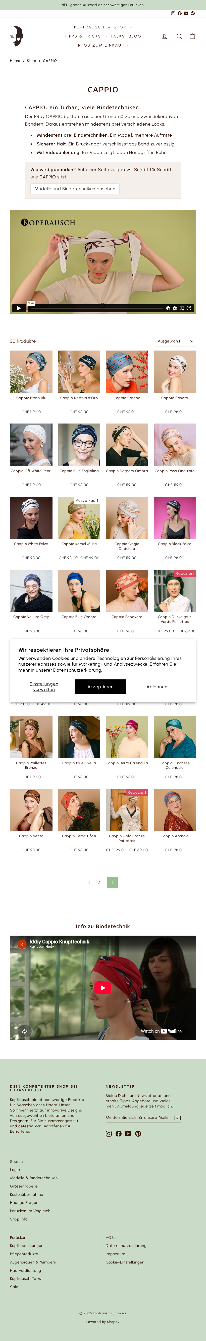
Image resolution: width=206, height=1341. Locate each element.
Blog (135, 36)
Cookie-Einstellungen (125, 1262)
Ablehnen (156, 686)
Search (16, 1161)
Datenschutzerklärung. (77, 670)
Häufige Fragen (24, 1202)
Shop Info (19, 1219)
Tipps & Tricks (84, 36)
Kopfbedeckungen (26, 1245)
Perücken (18, 1237)
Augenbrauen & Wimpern (33, 1262)
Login (15, 1169)
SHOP (121, 27)
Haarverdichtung (25, 1270)
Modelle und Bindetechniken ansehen (75, 188)
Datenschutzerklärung (126, 1245)
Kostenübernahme (26, 1194)
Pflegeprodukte (24, 1254)
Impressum (115, 1254)
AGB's (111, 1237)
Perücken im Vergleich (30, 1211)
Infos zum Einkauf (101, 45)
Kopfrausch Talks (25, 1278)
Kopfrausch (90, 27)
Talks (118, 36)
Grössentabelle (24, 1186)
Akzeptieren (100, 686)
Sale (14, 1287)
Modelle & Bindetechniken (34, 1178)
